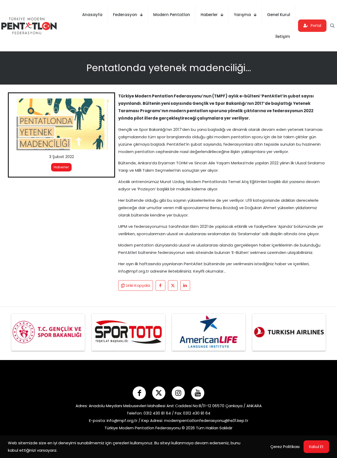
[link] (61, 124)
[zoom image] (101, 106)
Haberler (61, 167)
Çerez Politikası (285, 446)
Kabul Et (316, 446)
